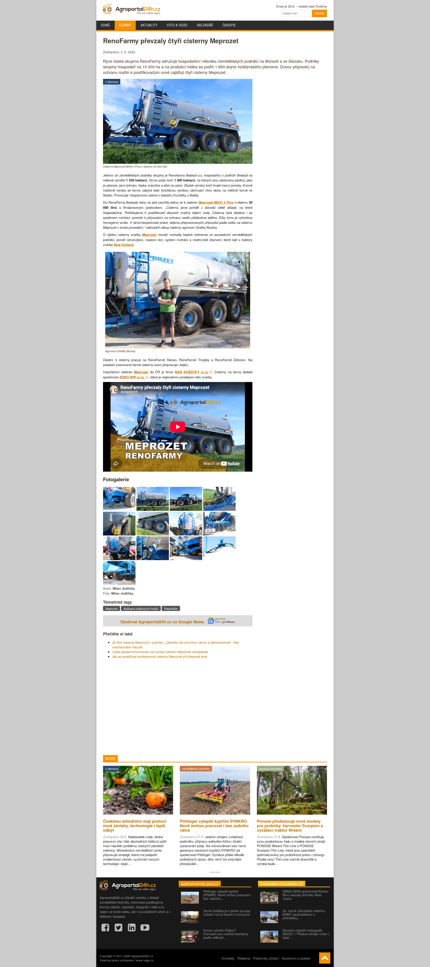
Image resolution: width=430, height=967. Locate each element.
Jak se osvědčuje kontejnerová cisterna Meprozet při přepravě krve (159, 656)
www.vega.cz (145, 960)
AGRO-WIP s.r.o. (132, 377)
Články (125, 25)
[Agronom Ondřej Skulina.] (177, 347)
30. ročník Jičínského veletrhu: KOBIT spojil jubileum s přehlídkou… (304, 914)
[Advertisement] (177, 707)
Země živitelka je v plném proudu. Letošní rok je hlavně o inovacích (227, 913)
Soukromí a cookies (296, 958)
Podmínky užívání (266, 958)
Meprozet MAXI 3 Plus (216, 202)
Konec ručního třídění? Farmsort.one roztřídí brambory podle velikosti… (225, 934)
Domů (105, 25)
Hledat (319, 13)
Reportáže (171, 609)
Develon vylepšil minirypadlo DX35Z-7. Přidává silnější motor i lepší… (306, 934)
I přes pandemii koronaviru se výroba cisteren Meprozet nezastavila (160, 651)
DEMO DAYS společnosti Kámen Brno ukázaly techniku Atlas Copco (305, 895)
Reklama (243, 958)
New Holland (123, 244)
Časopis (229, 25)
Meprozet (149, 234)
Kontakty (228, 958)
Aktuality (149, 25)
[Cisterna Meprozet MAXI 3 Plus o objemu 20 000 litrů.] (177, 162)
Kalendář (205, 25)
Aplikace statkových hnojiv (140, 609)
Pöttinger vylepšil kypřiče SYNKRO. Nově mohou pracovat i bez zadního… (227, 895)
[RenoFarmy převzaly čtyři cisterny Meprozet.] (119, 509)
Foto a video (177, 25)
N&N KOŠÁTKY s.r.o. (192, 372)
